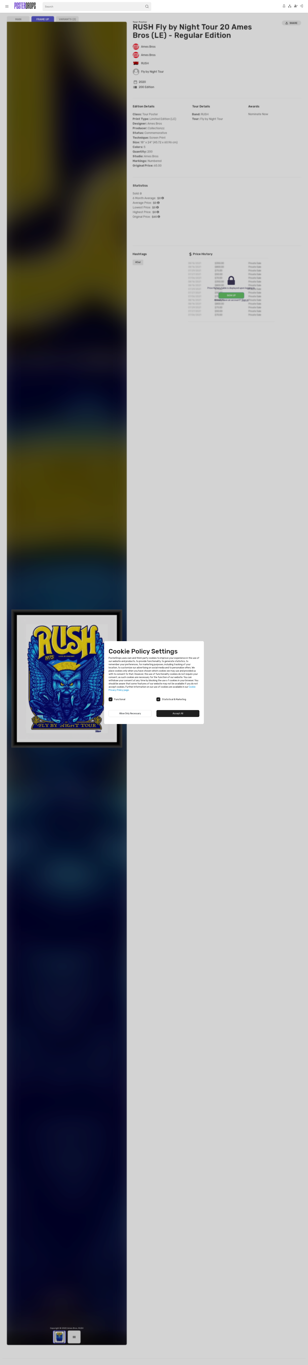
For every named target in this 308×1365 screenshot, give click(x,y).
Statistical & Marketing (174, 699)
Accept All (178, 713)
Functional (119, 699)
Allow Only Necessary (130, 713)
